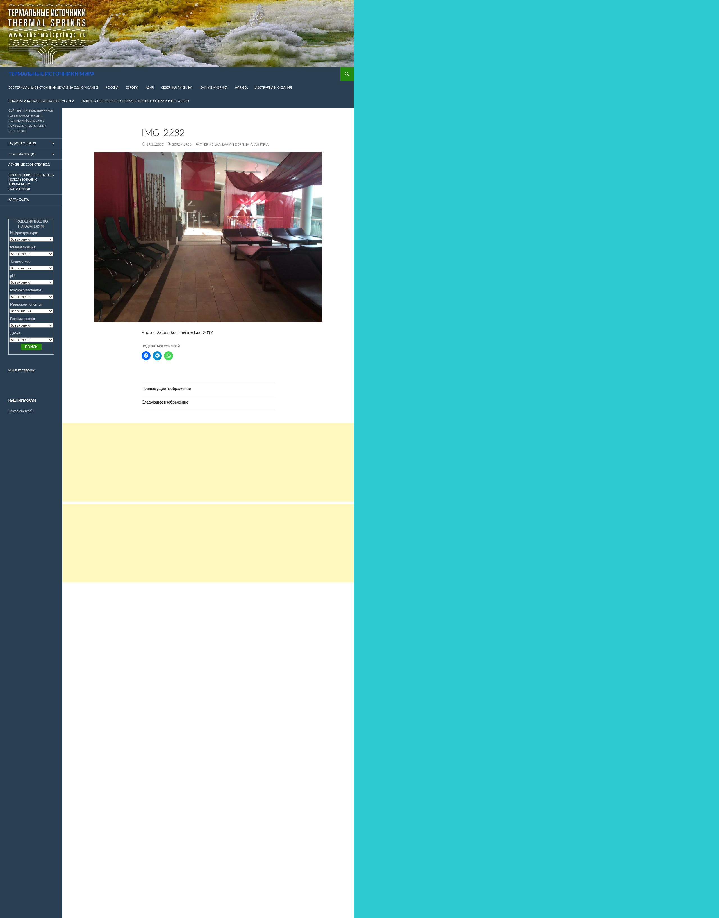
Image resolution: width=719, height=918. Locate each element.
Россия (112, 87)
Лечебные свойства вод (29, 164)
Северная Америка (176, 87)
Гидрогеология (22, 143)
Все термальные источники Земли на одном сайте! (53, 87)
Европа (132, 87)
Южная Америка (213, 87)
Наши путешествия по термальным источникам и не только (135, 101)
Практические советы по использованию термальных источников (29, 182)
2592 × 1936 (182, 144)
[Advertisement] (208, 462)
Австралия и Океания (273, 87)
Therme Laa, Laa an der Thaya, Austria (234, 144)
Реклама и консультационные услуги (41, 101)
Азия (150, 87)
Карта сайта (18, 199)
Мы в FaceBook (21, 370)
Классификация (22, 154)
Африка (241, 87)
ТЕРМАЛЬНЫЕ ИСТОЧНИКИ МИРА (51, 74)
